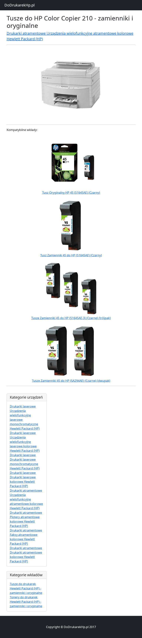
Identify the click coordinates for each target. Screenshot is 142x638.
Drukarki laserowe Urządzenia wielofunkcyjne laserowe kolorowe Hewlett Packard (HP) (25, 442)
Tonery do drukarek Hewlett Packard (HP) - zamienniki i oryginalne (26, 601)
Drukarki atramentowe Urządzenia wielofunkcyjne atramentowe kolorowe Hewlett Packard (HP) (26, 499)
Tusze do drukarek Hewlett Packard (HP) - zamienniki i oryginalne (26, 588)
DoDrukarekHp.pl (19, 5)
